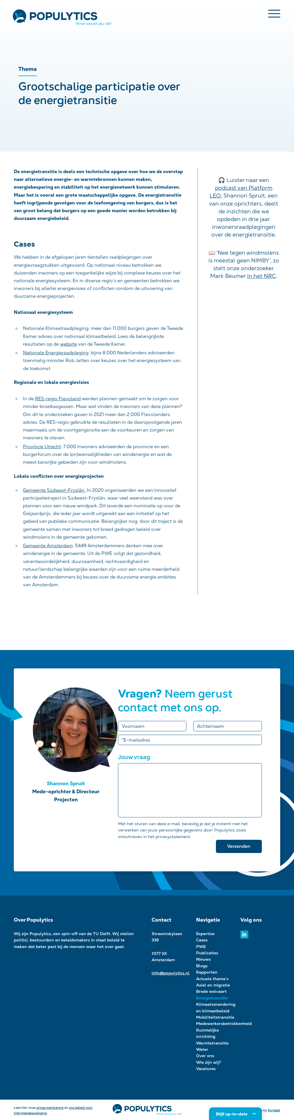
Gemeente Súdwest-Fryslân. (54, 490)
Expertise (205, 933)
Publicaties (207, 952)
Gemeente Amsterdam (48, 546)
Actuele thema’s (212, 978)
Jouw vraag (134, 757)
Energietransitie (212, 998)
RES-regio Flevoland (58, 399)
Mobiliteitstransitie (215, 1017)
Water (202, 1049)
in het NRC (261, 276)
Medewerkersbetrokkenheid (224, 1023)
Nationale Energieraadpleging (55, 353)
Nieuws (203, 959)
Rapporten (206, 972)
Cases (202, 940)
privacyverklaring (49, 1108)
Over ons (205, 1055)
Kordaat (274, 1110)
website (68, 344)
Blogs (202, 965)
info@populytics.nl (170, 973)
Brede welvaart (211, 991)
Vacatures (206, 1068)
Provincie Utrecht (42, 447)
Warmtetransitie (212, 1043)
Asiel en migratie (213, 985)
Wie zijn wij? (208, 1062)
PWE (201, 946)
